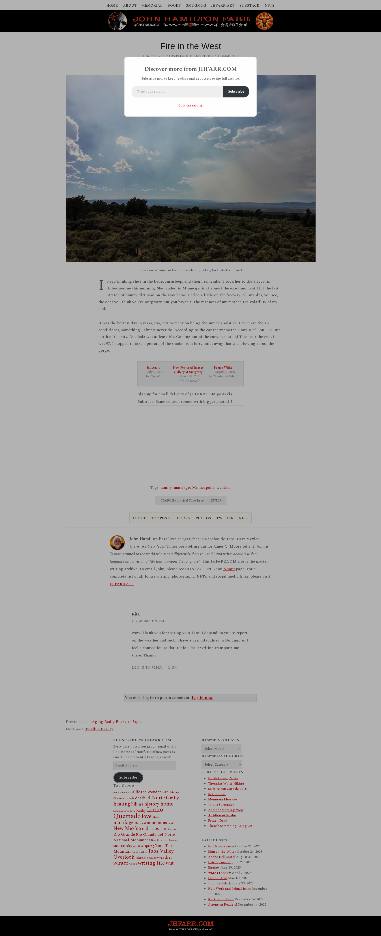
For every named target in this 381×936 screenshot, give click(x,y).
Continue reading (190, 105)
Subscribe (236, 91)
